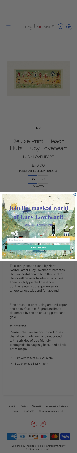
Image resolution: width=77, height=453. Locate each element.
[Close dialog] (74, 194)
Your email (13, 236)
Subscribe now (38, 247)
